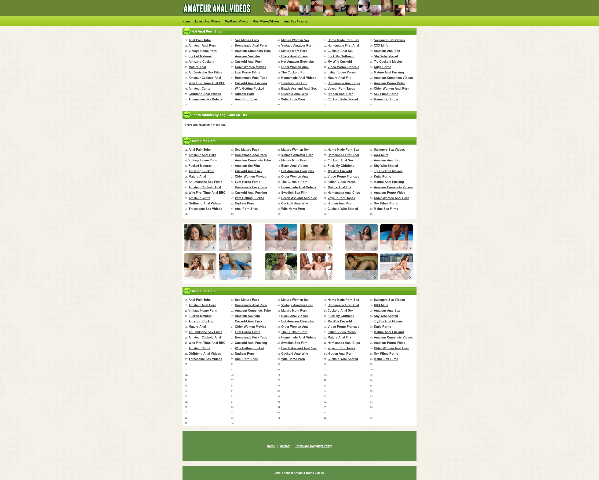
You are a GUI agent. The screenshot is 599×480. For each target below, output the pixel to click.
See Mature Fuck (247, 40)
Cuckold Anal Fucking (251, 83)
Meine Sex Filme (386, 99)
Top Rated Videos (236, 21)
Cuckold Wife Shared (343, 99)
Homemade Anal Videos (298, 78)
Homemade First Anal (343, 45)
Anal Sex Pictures (296, 21)
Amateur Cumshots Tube (253, 51)
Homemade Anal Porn (251, 45)
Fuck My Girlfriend (341, 56)
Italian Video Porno (342, 72)
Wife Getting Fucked (249, 88)
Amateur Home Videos (309, 473)
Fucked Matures (200, 56)
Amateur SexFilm (247, 56)
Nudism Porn (244, 94)
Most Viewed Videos (266, 21)
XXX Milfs (381, 45)
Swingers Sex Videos (389, 40)
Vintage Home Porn (202, 51)
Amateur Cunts (199, 88)
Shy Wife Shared (386, 56)
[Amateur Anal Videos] (218, 15)
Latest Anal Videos (207, 21)
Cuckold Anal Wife (294, 94)
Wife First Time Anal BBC (207, 83)
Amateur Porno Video (389, 83)
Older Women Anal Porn (391, 88)
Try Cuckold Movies (388, 61)
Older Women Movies (250, 67)
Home (186, 21)
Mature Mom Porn (294, 51)
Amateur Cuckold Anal (205, 78)
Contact (285, 446)
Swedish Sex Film (294, 83)
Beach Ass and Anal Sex (299, 88)
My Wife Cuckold (340, 61)
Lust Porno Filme (247, 72)
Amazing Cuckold (201, 61)
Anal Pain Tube (200, 40)
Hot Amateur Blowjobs (297, 61)
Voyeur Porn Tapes (341, 88)
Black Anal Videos (294, 56)
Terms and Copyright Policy (313, 446)
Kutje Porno (382, 67)
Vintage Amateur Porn (297, 45)
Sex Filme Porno (386, 94)
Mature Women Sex (295, 40)
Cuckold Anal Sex (340, 51)
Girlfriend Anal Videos (205, 94)
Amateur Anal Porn (202, 45)
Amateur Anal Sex (387, 51)
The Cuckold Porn (294, 72)
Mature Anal (197, 67)
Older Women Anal (295, 67)
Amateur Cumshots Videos (393, 78)
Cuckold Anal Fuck (248, 61)
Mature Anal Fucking (389, 72)
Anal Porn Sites (246, 99)
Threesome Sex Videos (205, 99)
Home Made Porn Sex (343, 40)
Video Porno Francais (343, 67)
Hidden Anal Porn (340, 94)
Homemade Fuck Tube (251, 78)
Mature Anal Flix (339, 78)
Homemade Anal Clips (344, 83)
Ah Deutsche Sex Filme (205, 72)
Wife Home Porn (293, 99)
